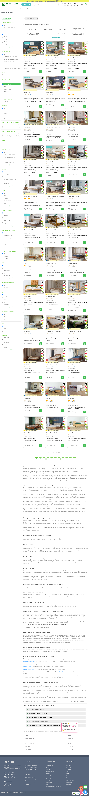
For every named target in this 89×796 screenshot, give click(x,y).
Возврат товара (50, 771)
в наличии (73, 676)
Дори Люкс (27, 296)
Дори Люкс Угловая (73, 196)
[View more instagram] (9, 762)
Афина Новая (28, 127)
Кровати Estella (27, 666)
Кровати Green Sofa (28, 669)
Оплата (48, 769)
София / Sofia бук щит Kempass (55, 196)
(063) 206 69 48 (65, 5)
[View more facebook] (6, 762)
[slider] (2, 124)
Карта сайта (49, 776)
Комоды (68, 773)
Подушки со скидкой (31, 782)
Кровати (25, 8)
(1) (30, 59)
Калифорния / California (53, 127)
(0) (30, 94)
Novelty (61, 672)
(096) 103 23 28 (65, 3)
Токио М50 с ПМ (28, 230)
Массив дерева (6, 18)
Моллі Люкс (71, 433)
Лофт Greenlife (72, 162)
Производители (50, 778)
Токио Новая (49, 92)
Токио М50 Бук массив (30, 196)
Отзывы (48, 780)
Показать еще (56, 37)
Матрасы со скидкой (30, 777)
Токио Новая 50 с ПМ (52, 433)
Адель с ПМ (71, 127)
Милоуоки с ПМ (50, 296)
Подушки (69, 782)
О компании (49, 765)
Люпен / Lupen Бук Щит (75, 331)
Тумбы (68, 771)
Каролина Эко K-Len (30, 58)
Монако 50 (27, 331)
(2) (30, 198)
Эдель (70, 92)
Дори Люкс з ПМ (51, 230)
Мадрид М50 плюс (51, 364)
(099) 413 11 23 (74, 5)
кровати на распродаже (58, 676)
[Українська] (86, 5)
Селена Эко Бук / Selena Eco (54, 58)
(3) (52, 59)
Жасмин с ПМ (28, 398)
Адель (26, 162)
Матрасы (68, 765)
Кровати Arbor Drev (28, 661)
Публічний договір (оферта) (53, 786)
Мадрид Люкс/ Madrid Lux (75, 230)
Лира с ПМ (27, 433)
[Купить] (40, 71)
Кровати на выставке (31, 767)
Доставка (48, 767)
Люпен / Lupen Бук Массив (53, 331)
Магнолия (27, 92)
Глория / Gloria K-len (74, 58)
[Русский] (86, 3)
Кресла (68, 776)
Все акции (28, 784)
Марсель (48, 398)
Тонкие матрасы (71, 778)
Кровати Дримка (27, 664)
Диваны (68, 769)
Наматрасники (70, 780)
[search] (56, 4)
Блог (47, 784)
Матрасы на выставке (31, 765)
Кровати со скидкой (30, 780)
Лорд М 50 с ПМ (72, 263)
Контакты (48, 773)
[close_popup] (76, 723)
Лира (25, 263)
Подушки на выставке (31, 769)
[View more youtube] (12, 763)
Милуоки (26, 364)
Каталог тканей (50, 782)
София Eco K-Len (50, 162)
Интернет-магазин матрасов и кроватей (11, 8)
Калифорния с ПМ (51, 263)
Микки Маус (71, 398)
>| (74, 459)
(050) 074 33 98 (74, 3)
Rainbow (70, 296)
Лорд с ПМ (71, 364)
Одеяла (68, 784)
